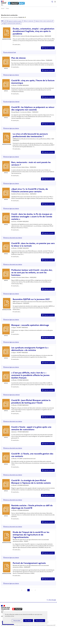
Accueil (2, 8)
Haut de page (52, 600)
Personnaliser (16, 620)
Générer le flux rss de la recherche (43, 21)
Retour (7, 8)
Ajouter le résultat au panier (15, 21)
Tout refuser (28, 620)
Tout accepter (39, 620)
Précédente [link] (25, 590)
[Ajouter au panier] (43, 48)
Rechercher (52, 1)
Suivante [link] (32, 590)
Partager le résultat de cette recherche (11, 23)
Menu (55, 1)
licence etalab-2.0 (50, 625)
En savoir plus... (17, 44)
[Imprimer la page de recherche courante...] (2, 21)
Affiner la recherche (28, 21)
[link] (22, 590)
